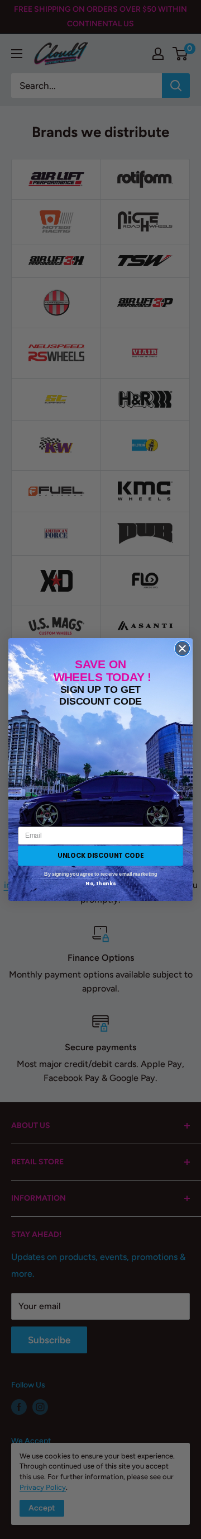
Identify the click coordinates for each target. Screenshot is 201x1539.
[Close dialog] (182, 648)
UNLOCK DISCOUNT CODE (100, 855)
